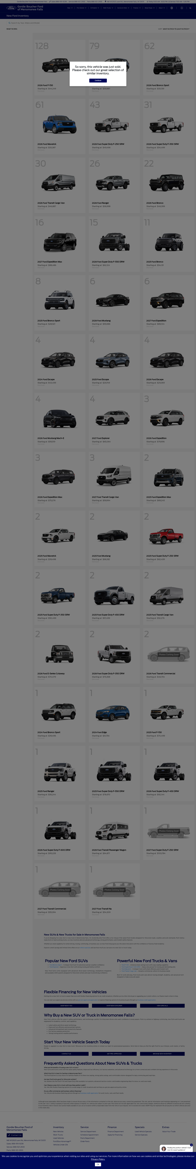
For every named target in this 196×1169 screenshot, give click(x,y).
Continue (98, 80)
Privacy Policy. (98, 1159)
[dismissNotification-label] (191, 1145)
